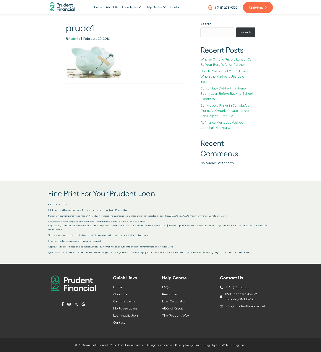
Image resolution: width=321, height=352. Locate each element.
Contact (119, 322)
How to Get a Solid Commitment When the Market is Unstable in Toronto (224, 77)
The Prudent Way (175, 315)
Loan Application (125, 315)
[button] (139, 7)
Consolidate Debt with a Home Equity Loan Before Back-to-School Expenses (226, 94)
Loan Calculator (174, 301)
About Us (120, 294)
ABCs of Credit (172, 308)
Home (117, 287)
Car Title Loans (124, 301)
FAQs (166, 287)
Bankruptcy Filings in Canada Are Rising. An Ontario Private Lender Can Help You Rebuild (225, 111)
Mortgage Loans (125, 308)
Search (206, 24)
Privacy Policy (184, 345)
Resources (170, 294)
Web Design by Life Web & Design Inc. (220, 345)
